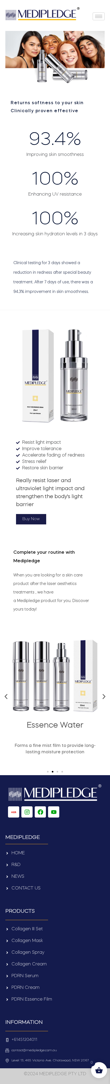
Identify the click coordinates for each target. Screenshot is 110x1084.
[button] (6, 696)
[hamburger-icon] (99, 16)
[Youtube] (53, 812)
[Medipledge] (13, 812)
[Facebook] (40, 812)
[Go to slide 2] (52, 771)
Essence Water (55, 725)
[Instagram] (27, 812)
